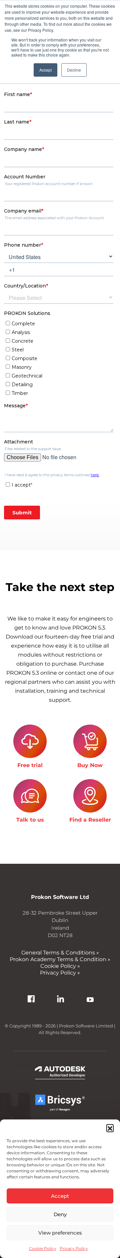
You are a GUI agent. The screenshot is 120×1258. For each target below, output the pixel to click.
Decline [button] (74, 70)
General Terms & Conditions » (60, 952)
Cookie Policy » (60, 966)
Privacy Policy (74, 1248)
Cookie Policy (42, 1248)
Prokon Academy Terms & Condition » (60, 959)
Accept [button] (45, 70)
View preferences (60, 1233)
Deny (60, 1214)
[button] (110, 1127)
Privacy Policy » (60, 973)
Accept (60, 1196)
